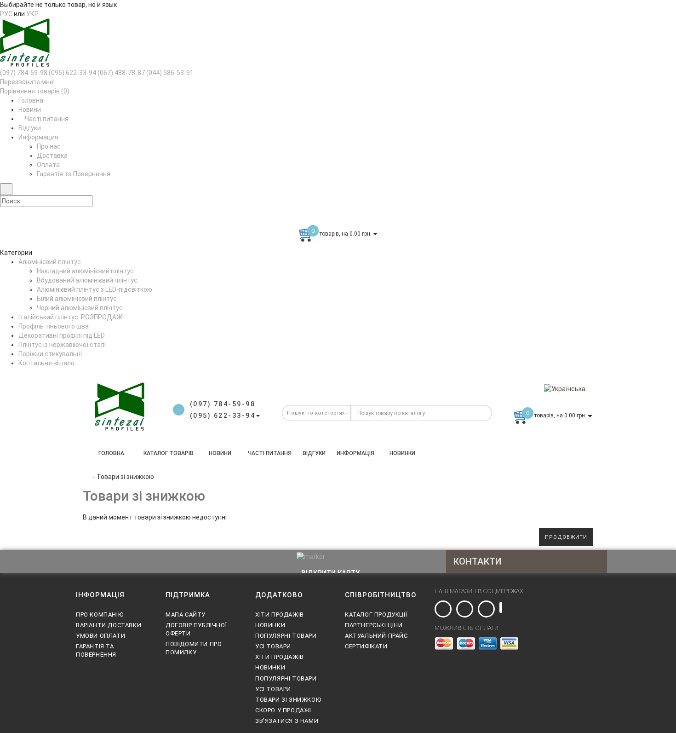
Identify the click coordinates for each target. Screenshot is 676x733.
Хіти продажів (279, 614)
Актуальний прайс (376, 635)
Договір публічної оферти (196, 629)
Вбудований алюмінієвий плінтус (87, 280)
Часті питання (46, 118)
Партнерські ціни (374, 625)
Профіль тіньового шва (53, 326)
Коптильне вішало (46, 363)
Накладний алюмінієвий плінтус (85, 271)
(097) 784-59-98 (23, 72)
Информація (355, 453)
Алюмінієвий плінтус (49, 261)
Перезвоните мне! (27, 82)
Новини (29, 109)
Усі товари (273, 646)
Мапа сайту (186, 614)
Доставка (52, 155)
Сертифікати (366, 646)
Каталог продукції (376, 614)
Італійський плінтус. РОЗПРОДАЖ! (71, 317)
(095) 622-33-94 (72, 72)
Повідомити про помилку (194, 648)
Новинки (402, 453)
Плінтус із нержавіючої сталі (62, 344)
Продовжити (566, 537)
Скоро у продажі (283, 710)
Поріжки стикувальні (50, 354)
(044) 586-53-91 (170, 72)
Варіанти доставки (108, 625)
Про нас (49, 146)
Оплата (48, 164)
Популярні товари (286, 635)
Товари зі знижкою (288, 699)
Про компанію (99, 614)
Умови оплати (100, 635)
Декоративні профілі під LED (61, 335)
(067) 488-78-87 (121, 72)
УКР (32, 13)
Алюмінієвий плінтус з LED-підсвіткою (94, 289)
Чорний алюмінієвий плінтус (80, 308)
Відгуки (29, 128)
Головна (30, 100)
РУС (6, 13)
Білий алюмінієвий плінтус (77, 298)
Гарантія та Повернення (73, 174)
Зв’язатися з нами (286, 720)
